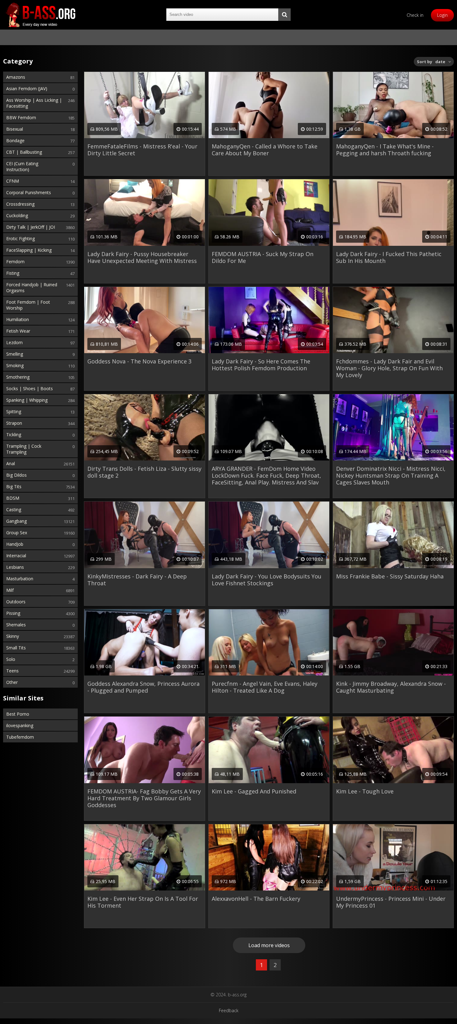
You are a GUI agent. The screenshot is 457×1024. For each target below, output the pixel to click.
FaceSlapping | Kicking (29, 250)
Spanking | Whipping (27, 400)
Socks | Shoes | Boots (29, 388)
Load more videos (269, 945)
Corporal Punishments (28, 192)
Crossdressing (20, 204)
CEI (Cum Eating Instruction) (22, 166)
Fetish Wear (18, 331)
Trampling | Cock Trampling (23, 449)
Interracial (16, 556)
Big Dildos (16, 475)
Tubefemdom (20, 737)
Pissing (13, 613)
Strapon (14, 423)
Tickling (13, 434)
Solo (10, 659)
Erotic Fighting (20, 238)
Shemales (16, 625)
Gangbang (16, 521)
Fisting (12, 273)
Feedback (228, 1010)
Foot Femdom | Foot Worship (28, 305)
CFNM (12, 181)
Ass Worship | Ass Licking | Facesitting (34, 103)
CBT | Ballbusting (24, 152)
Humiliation (17, 319)
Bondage (15, 140)
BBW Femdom (21, 117)
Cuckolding (17, 215)
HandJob (14, 544)
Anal (10, 463)
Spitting (13, 411)
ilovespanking (19, 725)
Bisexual (14, 129)
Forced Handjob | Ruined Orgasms (31, 287)
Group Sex (16, 532)
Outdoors (15, 602)
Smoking (15, 365)
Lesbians (15, 567)
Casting (13, 509)
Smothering (18, 377)
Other (12, 682)
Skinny (12, 636)
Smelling (14, 354)
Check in (415, 15)
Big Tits (13, 486)
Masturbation (19, 579)
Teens (12, 671)
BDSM (12, 498)
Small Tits (16, 648)
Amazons (15, 77)
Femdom (15, 261)
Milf (10, 590)
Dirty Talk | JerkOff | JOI (30, 227)
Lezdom (14, 342)
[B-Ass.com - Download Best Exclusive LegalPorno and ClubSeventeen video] (40, 15)
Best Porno (17, 714)
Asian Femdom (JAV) (26, 88)
